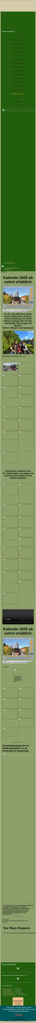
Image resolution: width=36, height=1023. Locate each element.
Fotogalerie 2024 (18, 210)
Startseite (18, 171)
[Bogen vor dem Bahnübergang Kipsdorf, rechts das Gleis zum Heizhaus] (10, 867)
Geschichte (18, 183)
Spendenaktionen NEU (18, 202)
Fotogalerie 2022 (18, 217)
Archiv (18, 233)
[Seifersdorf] (25, 839)
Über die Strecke (18, 187)
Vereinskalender (18, 236)
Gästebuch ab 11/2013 (18, 225)
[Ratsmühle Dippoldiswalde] (10, 849)
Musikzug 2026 (18, 179)
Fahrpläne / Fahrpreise (18, 175)
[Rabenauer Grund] (10, 828)
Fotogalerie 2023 (18, 214)
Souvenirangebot (18, 221)
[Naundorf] (25, 858)
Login (18, 240)
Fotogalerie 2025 (18, 206)
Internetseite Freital (9, 398)
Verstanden (19, 1015)
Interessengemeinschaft (18, 198)
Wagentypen (18, 194)
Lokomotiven (18, 191)
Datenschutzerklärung (19, 1019)
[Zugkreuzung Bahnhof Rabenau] (25, 828)
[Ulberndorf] (25, 848)
